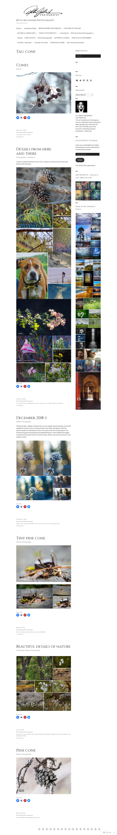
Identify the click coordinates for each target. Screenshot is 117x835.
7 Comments (19, 634)
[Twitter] (80, 80)
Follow (80, 160)
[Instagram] (83, 80)
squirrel (50, 403)
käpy (21, 134)
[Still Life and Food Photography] (65, 829)
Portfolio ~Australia (24, 43)
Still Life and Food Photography (82, 33)
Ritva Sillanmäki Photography (35, 20)
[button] (34, 216)
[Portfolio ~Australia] (88, 829)
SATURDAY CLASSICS (61, 38)
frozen (35, 523)
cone (17, 134)
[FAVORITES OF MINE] (95, 829)
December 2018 (28, 523)
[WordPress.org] (90, 80)
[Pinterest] (87, 80)
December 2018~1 (31, 417)
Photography (21, 157)
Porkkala (64, 734)
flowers (25, 403)
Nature (18, 69)
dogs (21, 403)
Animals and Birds (30, 28)
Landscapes (20, 650)
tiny (37, 632)
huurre (39, 523)
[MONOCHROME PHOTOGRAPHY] (46, 829)
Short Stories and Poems (75, 43)
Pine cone (26, 750)
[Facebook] (77, 80)
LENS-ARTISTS (29, 38)
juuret (33, 734)
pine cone (32, 632)
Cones (22, 65)
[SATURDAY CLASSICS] (80, 829)
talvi (58, 523)
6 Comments (19, 137)
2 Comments (19, 405)
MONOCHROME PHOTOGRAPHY (50, 28)
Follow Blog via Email (87, 140)
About (18, 28)
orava (45, 403)
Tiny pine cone (30, 538)
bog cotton (19, 734)
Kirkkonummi (42, 734)
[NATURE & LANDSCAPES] (54, 829)
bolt (17, 632)
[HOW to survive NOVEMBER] (84, 829)
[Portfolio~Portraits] (91, 829)
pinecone (58, 734)
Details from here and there (33, 151)
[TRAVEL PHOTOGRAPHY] (58, 829)
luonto (37, 403)
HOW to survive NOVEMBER (81, 38)
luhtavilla (53, 734)
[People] (69, 829)
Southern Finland (21, 736)
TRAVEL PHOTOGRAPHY (47, 33)
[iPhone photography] (76, 829)
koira (33, 403)
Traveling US (64, 33)
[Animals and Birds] (43, 829)
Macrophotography (28, 817)
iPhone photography (45, 38)
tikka (54, 403)
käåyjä (30, 403)
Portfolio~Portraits (41, 43)
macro (24, 134)
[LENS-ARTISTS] (73, 829)
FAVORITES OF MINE (57, 43)
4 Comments (19, 526)
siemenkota (53, 523)
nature (29, 134)
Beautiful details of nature (43, 646)
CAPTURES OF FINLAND (72, 28)
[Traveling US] (61, 829)
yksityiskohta (42, 632)
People (19, 38)
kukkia (48, 734)
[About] (39, 829)
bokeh (18, 523)
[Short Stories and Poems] (99, 829)
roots (68, 734)
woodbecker (59, 403)
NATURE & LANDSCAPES (26, 33)
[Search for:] (88, 56)
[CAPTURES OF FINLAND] (50, 829)
